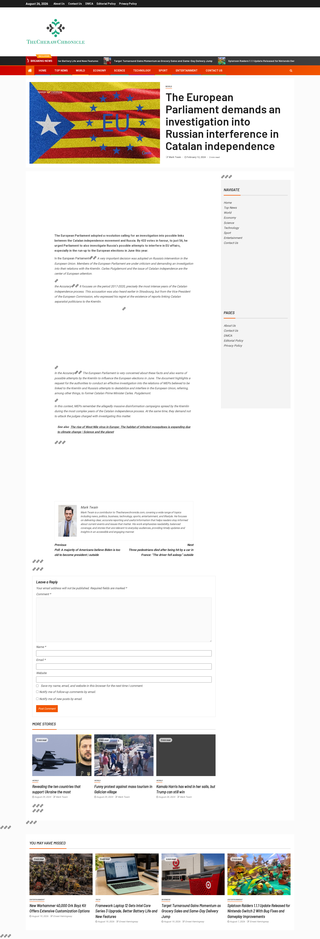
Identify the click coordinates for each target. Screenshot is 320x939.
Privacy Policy (128, 3)
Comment (43, 594)
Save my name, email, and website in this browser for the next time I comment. (92, 686)
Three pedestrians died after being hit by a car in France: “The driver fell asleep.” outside (161, 550)
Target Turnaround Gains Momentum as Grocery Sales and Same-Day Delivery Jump (130, 60)
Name (41, 647)
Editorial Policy (106, 3)
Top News (61, 70)
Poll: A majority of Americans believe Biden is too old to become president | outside (87, 550)
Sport (163, 70)
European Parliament (75, 258)
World (80, 70)
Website (41, 673)
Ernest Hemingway (62, 916)
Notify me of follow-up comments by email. (67, 692)
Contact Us (75, 3)
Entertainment (187, 70)
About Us (59, 3)
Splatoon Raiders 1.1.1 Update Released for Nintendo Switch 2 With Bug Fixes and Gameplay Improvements (258, 911)
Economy (99, 70)
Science (119, 70)
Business (165, 900)
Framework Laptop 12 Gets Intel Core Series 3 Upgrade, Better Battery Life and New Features (126, 911)
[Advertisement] (123, 205)
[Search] (291, 70)
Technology (142, 70)
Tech (97, 900)
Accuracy (65, 286)
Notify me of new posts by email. (60, 699)
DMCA (89, 3)
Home (42, 70)
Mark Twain (175, 157)
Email (41, 660)
